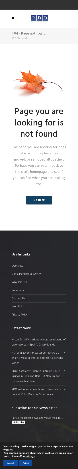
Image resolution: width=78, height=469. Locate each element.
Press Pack (18, 290)
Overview (17, 266)
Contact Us (18, 298)
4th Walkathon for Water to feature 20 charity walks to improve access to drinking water (37, 358)
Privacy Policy (19, 315)
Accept (10, 463)
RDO (14, 38)
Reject (26, 463)
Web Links (18, 306)
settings (30, 456)
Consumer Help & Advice (26, 274)
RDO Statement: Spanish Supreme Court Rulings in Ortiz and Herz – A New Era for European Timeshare (36, 376)
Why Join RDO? (21, 282)
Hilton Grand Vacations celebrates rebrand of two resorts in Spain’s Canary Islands (39, 342)
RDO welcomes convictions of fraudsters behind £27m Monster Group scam (36, 392)
